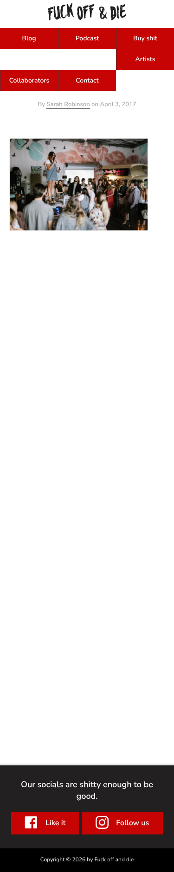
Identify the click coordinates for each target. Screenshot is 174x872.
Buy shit (145, 38)
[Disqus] (87, 347)
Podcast (87, 38)
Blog (29, 38)
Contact (87, 80)
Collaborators (29, 80)
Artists (145, 59)
